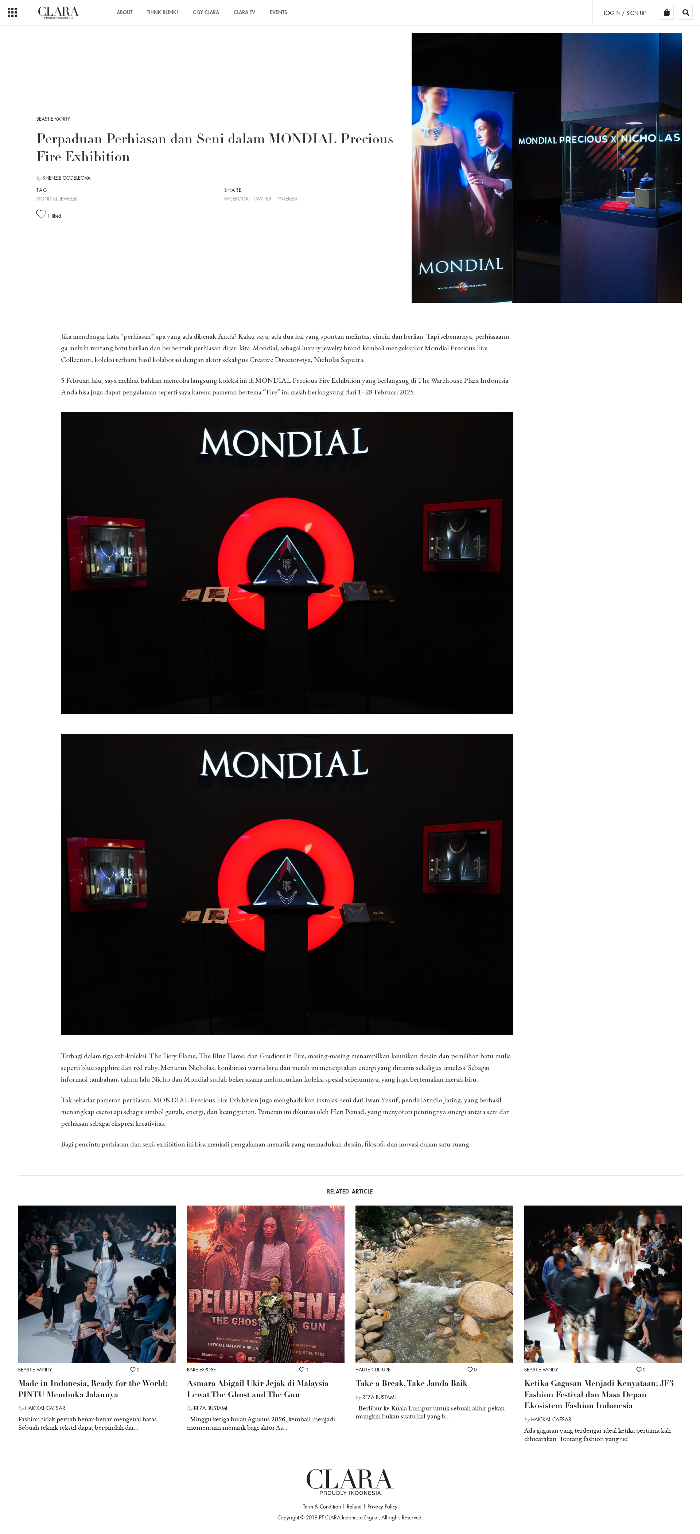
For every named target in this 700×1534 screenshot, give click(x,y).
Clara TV (244, 12)
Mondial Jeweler (57, 199)
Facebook (236, 199)
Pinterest (287, 199)
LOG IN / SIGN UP (625, 13)
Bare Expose (201, 1370)
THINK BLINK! (162, 12)
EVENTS (278, 12)
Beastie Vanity (53, 119)
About (124, 12)
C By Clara (206, 12)
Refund (354, 1506)
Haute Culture (372, 1370)
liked (54, 216)
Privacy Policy (382, 1506)
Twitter (262, 199)
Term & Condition (322, 1506)
